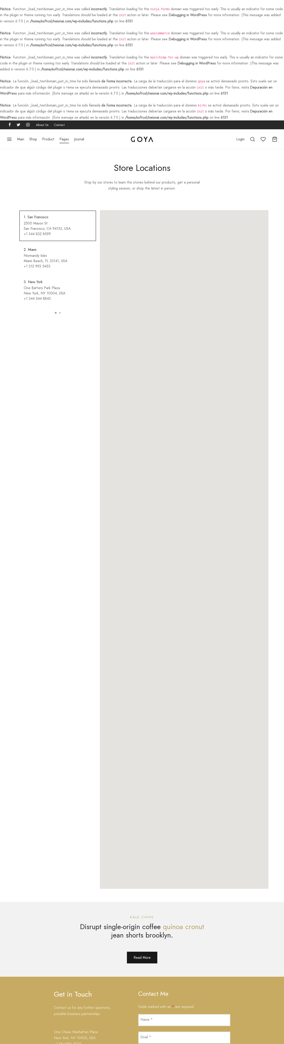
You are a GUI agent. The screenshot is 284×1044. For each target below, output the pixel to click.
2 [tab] (60, 312)
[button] (142, 958)
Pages (64, 139)
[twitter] (18, 125)
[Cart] (274, 139)
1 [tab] (56, 313)
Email (145, 1037)
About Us (42, 125)
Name (146, 1019)
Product (48, 139)
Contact (59, 125)
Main (20, 139)
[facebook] (10, 125)
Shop (33, 139)
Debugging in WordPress (188, 14)
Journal (79, 139)
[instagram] (27, 125)
